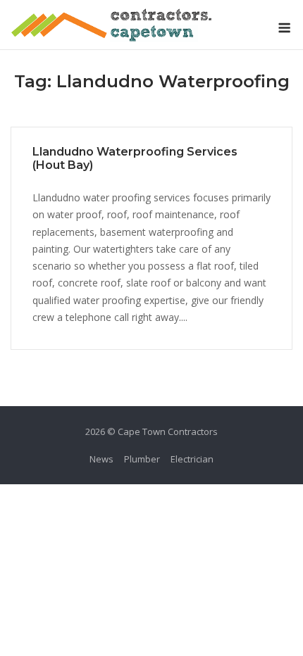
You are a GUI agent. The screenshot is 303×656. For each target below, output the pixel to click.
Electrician (192, 459)
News (101, 459)
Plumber (142, 459)
